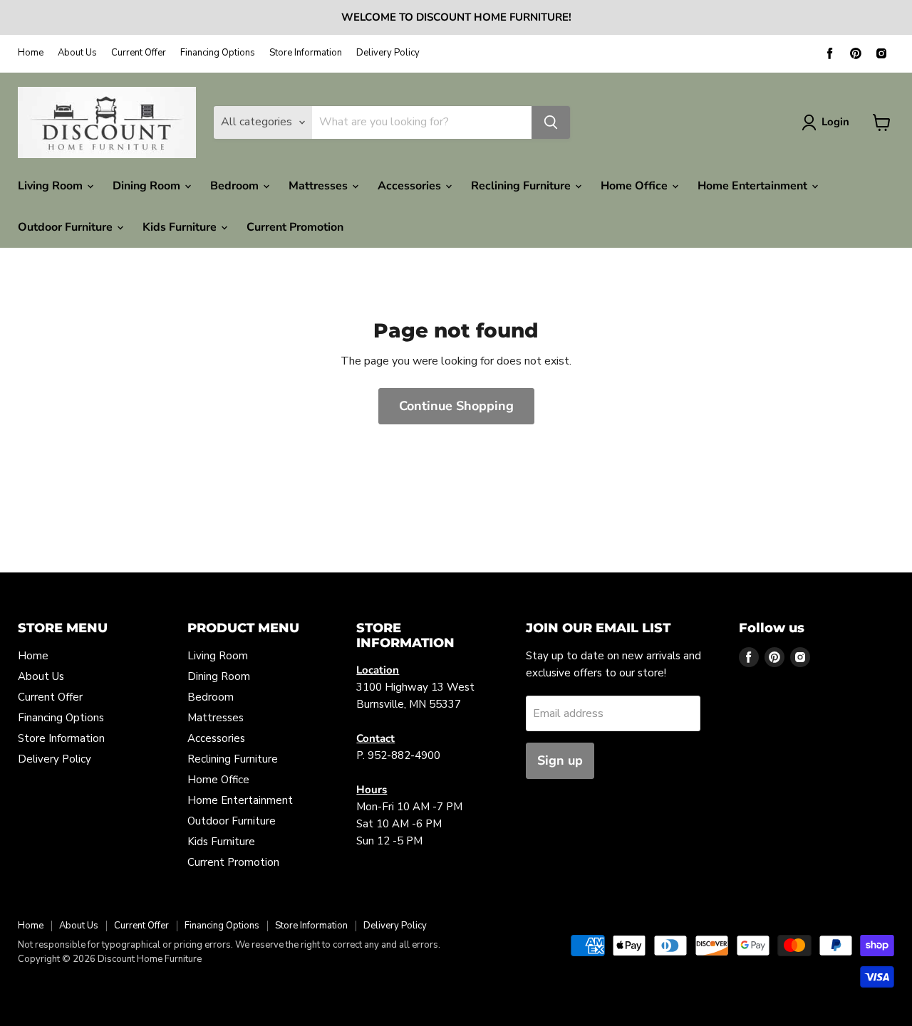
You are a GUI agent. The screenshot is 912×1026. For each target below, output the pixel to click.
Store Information (305, 53)
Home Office (635, 186)
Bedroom (235, 186)
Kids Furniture (180, 227)
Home (30, 53)
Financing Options (217, 53)
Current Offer (138, 53)
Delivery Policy (388, 53)
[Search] (551, 122)
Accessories (411, 186)
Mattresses (320, 186)
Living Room (52, 186)
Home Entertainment (754, 186)
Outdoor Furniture (66, 227)
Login (835, 122)
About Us (77, 53)
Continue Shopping (456, 405)
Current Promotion (295, 227)
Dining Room (148, 186)
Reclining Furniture (522, 186)
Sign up (560, 760)
